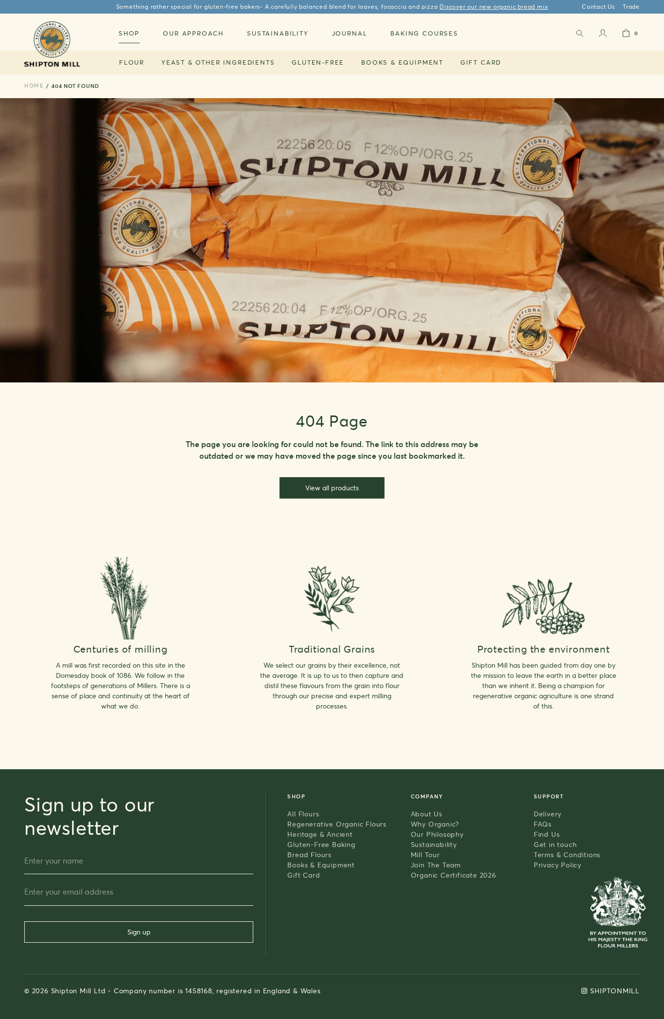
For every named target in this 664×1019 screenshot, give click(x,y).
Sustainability (434, 844)
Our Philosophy (437, 834)
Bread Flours (309, 854)
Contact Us (598, 6)
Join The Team (436, 864)
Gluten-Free (318, 62)
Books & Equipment (402, 62)
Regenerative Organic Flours (336, 824)
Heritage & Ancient (319, 834)
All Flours (303, 813)
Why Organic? (435, 824)
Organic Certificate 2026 (453, 875)
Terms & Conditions (567, 854)
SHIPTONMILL (615, 990)
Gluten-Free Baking (321, 844)
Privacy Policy (557, 864)
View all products (332, 487)
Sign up (139, 931)
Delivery (547, 813)
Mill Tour (425, 854)
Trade (631, 6)
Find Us (547, 834)
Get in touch (555, 844)
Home (34, 85)
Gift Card (480, 62)
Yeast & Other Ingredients (218, 62)
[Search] (579, 35)
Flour (131, 62)
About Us (426, 813)
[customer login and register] (602, 35)
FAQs (543, 824)
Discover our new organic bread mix (493, 6)
